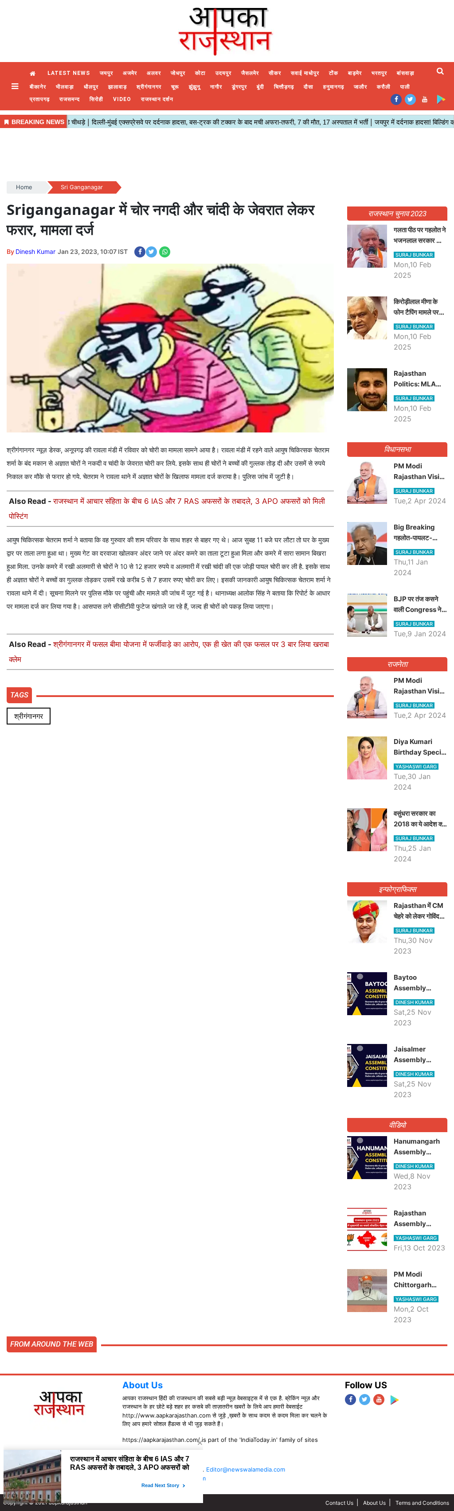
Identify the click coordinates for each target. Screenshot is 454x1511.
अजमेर (130, 73)
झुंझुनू (194, 87)
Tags (19, 694)
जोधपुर (178, 73)
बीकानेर (38, 87)
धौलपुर (91, 87)
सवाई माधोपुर (305, 73)
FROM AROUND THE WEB (51, 1344)
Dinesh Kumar (35, 251)
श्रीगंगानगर (149, 87)
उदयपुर (223, 73)
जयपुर (106, 73)
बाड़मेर (355, 73)
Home (34, 74)
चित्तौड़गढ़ (284, 87)
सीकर (275, 73)
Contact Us (339, 1502)
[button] (16, 86)
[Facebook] (396, 99)
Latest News (68, 73)
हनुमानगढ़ (333, 87)
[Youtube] (424, 99)
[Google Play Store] (440, 99)
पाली (405, 87)
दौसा (308, 87)
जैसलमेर (250, 73)
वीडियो (397, 1125)
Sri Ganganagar (82, 187)
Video (122, 99)
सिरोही (96, 99)
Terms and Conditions (422, 1502)
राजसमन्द (69, 99)
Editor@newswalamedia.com (245, 1469)
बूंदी (260, 87)
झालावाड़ (117, 87)
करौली (384, 87)
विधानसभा (397, 449)
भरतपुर (379, 73)
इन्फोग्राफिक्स (397, 889)
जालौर (360, 87)
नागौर (216, 87)
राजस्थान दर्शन (157, 99)
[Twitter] (410, 99)
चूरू (175, 87)
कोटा (200, 73)
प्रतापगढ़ (40, 99)
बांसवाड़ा (406, 73)
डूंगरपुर (239, 87)
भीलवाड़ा (65, 87)
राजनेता (397, 664)
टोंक (333, 73)
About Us (142, 1385)
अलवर (154, 73)
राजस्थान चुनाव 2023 (397, 213)
